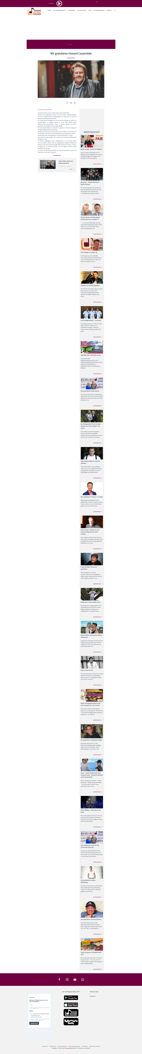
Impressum (45, 1046)
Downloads (85, 1046)
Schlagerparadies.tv (59, 10)
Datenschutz (52, 1046)
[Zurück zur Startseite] (34, 11)
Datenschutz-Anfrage (94, 1046)
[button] (114, 10)
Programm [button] (71, 10)
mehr (71, 169)
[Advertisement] (71, 26)
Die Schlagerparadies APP (71, 992)
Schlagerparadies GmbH (71, 1048)
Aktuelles (49, 109)
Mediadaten (93, 996)
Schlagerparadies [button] (98, 10)
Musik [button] (49, 10)
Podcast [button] (109, 10)
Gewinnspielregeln (62, 1046)
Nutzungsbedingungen (74, 1046)
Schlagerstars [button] (81, 10)
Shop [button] (89, 10)
